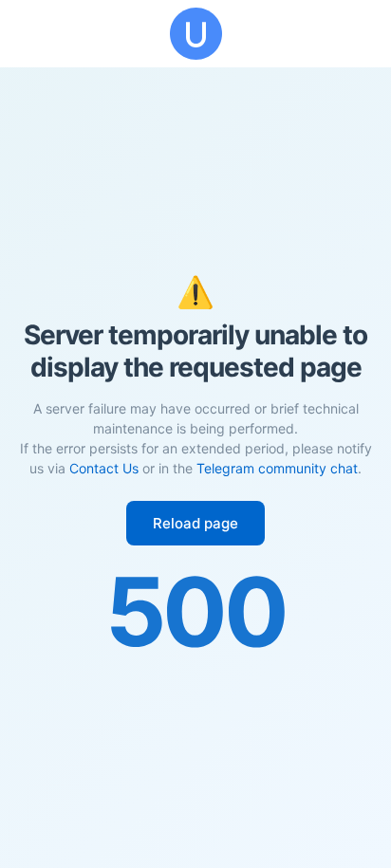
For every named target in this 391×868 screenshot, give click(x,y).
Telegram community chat (277, 468)
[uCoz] (195, 34)
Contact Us (104, 468)
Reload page (195, 523)
